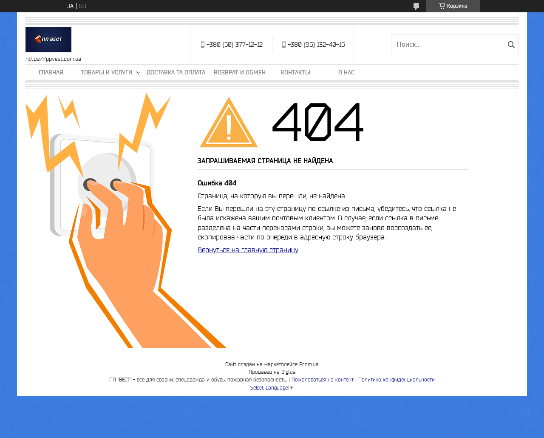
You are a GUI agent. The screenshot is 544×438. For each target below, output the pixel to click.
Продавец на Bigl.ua (272, 372)
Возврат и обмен (240, 72)
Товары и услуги (106, 72)
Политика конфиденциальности (396, 379)
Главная (51, 72)
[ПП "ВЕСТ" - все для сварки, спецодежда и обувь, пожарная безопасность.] (48, 40)
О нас (346, 72)
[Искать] (511, 44)
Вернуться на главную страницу (248, 249)
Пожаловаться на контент (323, 379)
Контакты (295, 72)
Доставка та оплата (176, 72)
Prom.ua (309, 364)
